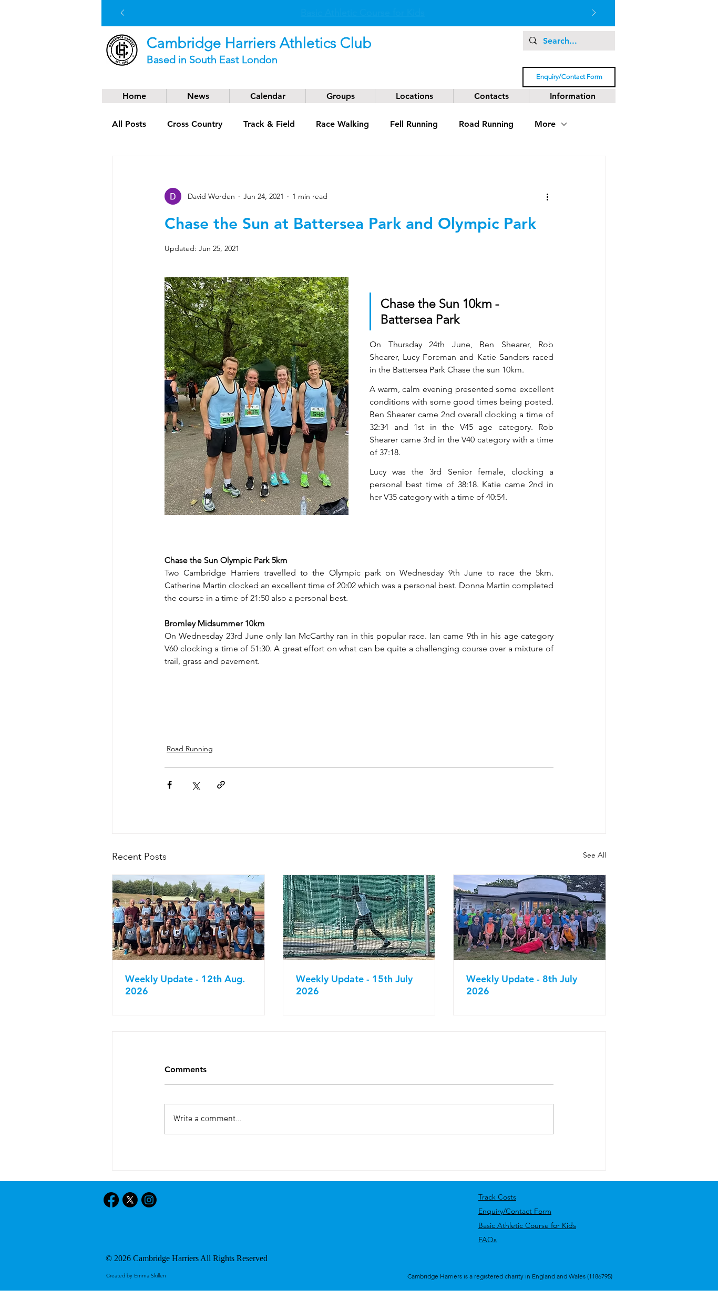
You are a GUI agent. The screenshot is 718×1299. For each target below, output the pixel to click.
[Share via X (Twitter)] (195, 785)
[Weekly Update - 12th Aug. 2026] (188, 917)
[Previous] (122, 13)
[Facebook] (111, 1199)
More (545, 124)
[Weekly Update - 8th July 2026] (530, 917)
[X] (130, 1199)
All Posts (129, 124)
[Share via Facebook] (170, 785)
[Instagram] (149, 1199)
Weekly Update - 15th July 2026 (354, 985)
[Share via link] (221, 785)
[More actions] (547, 196)
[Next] (593, 13)
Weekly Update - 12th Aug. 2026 (185, 985)
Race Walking (342, 124)
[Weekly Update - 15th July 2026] (359, 917)
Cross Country (194, 124)
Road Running (486, 124)
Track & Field (269, 124)
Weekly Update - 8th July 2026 (521, 985)
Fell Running (414, 124)
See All (594, 855)
